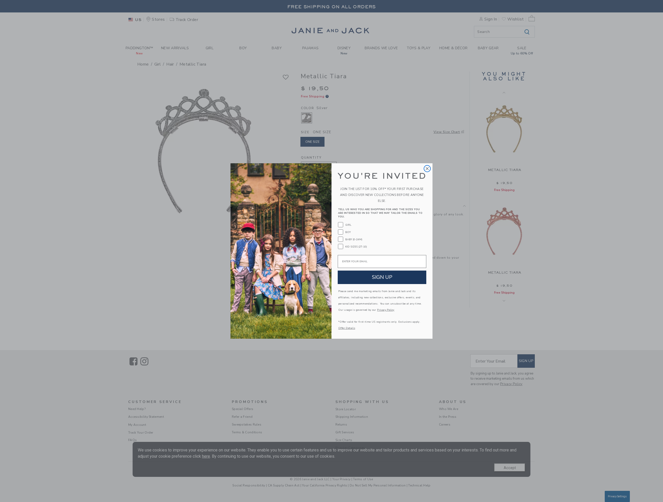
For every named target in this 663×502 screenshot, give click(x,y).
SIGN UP (382, 277)
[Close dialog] (427, 168)
